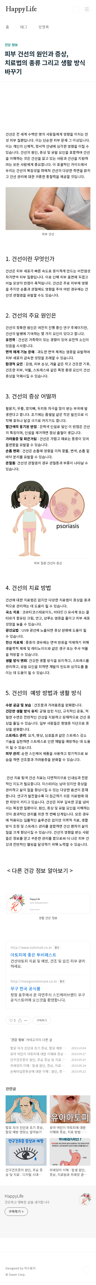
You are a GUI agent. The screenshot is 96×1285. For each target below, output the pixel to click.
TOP (86, 1270)
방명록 (43, 27)
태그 (23, 27)
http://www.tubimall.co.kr (31, 947)
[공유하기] (20, 1020)
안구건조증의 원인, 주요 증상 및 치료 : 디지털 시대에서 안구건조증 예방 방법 (38, 1062)
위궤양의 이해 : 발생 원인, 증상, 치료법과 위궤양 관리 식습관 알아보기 (38, 1068)
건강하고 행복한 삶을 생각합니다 (27, 1202)
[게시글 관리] (26, 1020)
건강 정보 (17, 1039)
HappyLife (21, 9)
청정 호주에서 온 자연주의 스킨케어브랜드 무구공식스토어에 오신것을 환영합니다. (47, 997)
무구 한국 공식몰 (25, 988)
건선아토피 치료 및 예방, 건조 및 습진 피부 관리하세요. (47, 963)
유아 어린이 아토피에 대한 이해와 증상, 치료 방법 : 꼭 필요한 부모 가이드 (37, 1056)
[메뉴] (86, 9)
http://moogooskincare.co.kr (33, 981)
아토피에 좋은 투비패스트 (33, 954)
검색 (76, 9)
